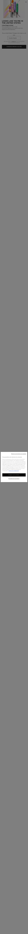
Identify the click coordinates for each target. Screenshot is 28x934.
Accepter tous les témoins (14, 474)
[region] (14, 467)
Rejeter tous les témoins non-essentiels (18, 453)
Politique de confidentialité (14, 470)
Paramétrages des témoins (14, 478)
